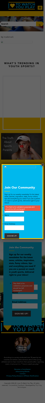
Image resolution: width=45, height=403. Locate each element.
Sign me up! (12, 236)
